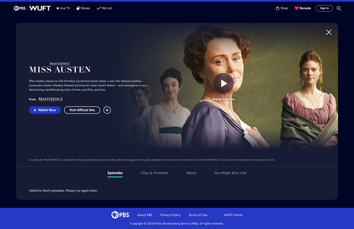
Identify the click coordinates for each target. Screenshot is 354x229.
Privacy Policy (170, 215)
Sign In (324, 8)
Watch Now (47, 110)
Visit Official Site (82, 110)
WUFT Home (233, 215)
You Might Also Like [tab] (230, 173)
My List (107, 8)
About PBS (144, 215)
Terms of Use (198, 215)
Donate (305, 8)
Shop (284, 8)
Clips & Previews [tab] (154, 173)
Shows (85, 8)
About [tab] (191, 173)
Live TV (65, 8)
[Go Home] (328, 32)
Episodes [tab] (115, 173)
